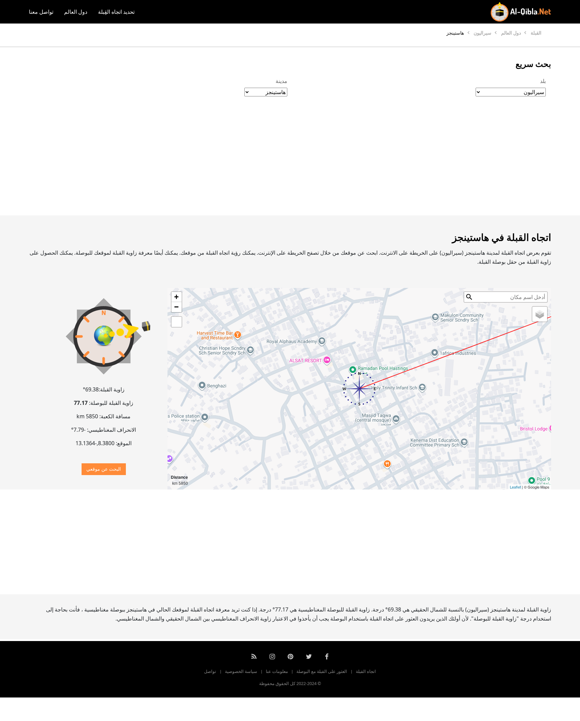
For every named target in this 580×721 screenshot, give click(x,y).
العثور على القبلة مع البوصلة (321, 671)
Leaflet (515, 487)
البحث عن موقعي (103, 469)
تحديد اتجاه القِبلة (116, 11)
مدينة (281, 81)
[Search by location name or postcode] (469, 297)
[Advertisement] (306, 163)
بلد (543, 81)
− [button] (176, 307)
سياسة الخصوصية (241, 671)
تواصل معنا (41, 11)
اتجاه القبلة (366, 671)
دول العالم (75, 11)
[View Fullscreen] (177, 322)
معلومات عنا (277, 671)
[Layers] (539, 314)
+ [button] (176, 297)
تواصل (210, 671)
